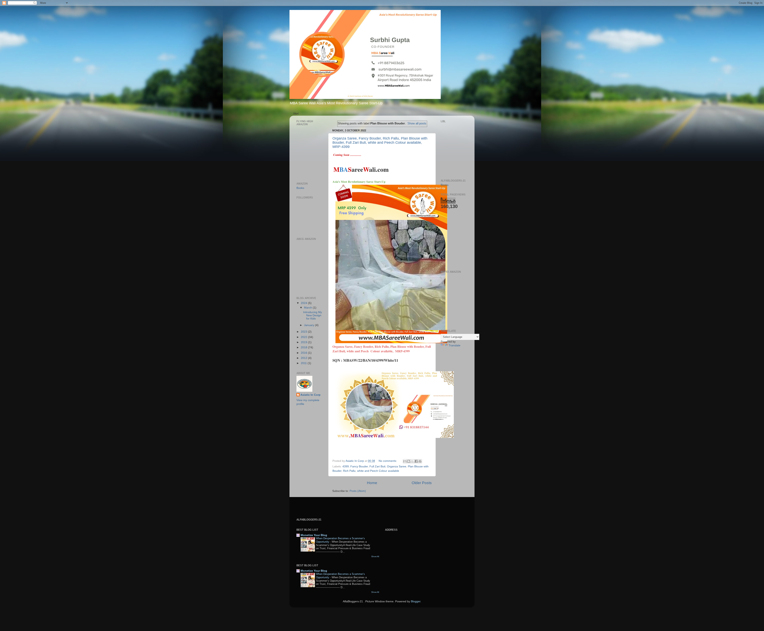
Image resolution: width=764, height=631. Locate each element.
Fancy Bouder (359, 466)
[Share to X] (412, 461)
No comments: (388, 460)
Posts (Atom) (358, 490)
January (309, 325)
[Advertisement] (453, 239)
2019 (304, 342)
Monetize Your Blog (314, 535)
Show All (375, 556)
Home (372, 483)
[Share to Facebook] (416, 461)
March (308, 307)
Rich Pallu (349, 470)
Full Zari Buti (377, 466)
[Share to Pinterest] (420, 461)
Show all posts (416, 123)
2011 (304, 363)
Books (300, 188)
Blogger (415, 601)
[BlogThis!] (409, 461)
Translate (454, 345)
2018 (304, 347)
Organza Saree (396, 466)
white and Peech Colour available (378, 470)
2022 (304, 337)
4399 (345, 466)
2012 (304, 358)
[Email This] (405, 461)
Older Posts (422, 483)
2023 (304, 331)
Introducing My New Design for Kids (312, 315)
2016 (304, 352)
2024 (304, 303)
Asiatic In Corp (310, 394)
